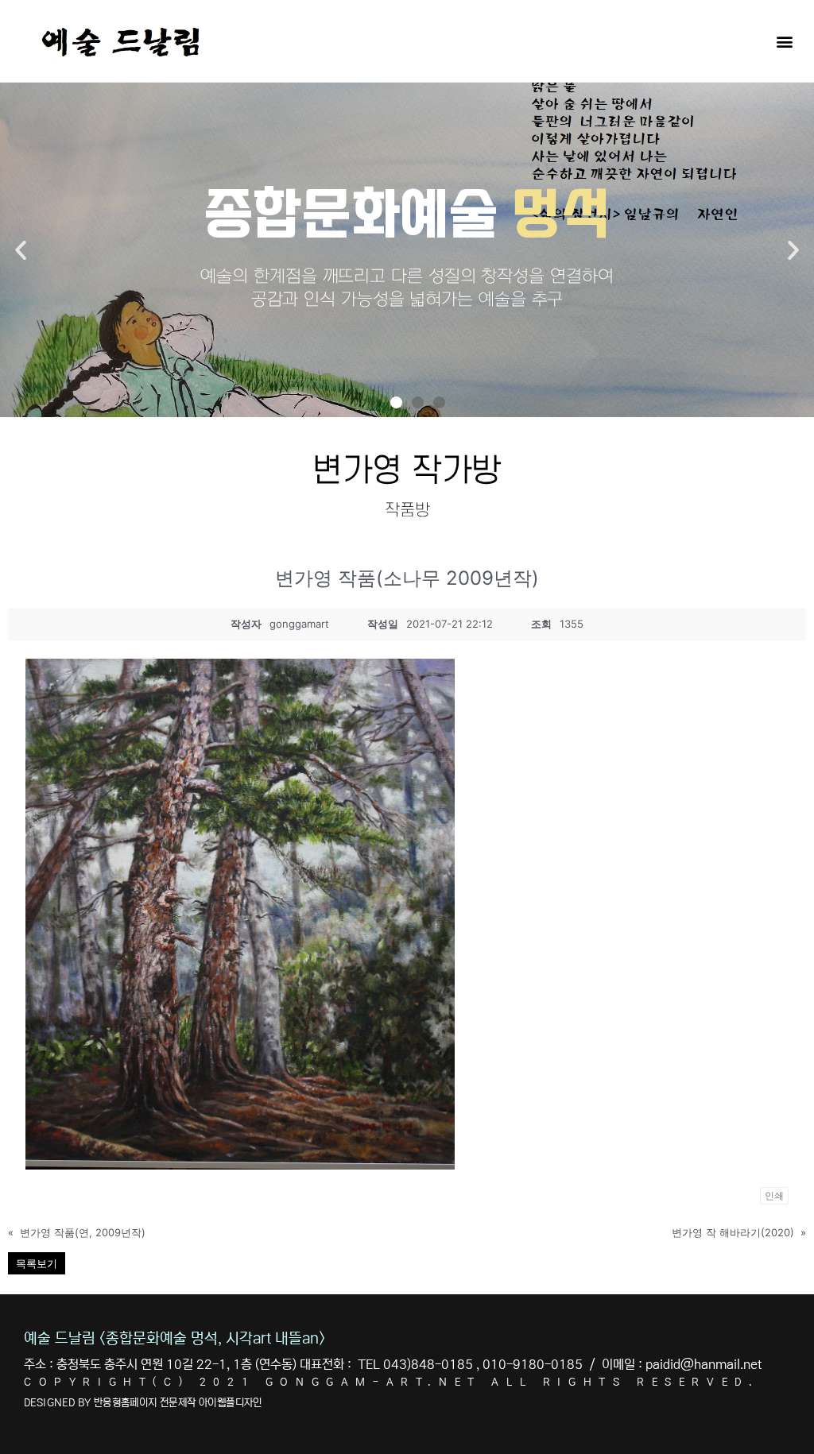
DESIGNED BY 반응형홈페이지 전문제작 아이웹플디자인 (143, 1403)
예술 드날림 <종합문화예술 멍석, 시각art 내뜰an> (174, 1338)
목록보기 (36, 1263)
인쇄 (774, 1195)
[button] (785, 41)
